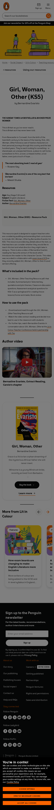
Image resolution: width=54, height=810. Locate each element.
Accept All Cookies (26, 803)
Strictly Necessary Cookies (27, 796)
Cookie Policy (13, 782)
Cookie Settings (27, 789)
